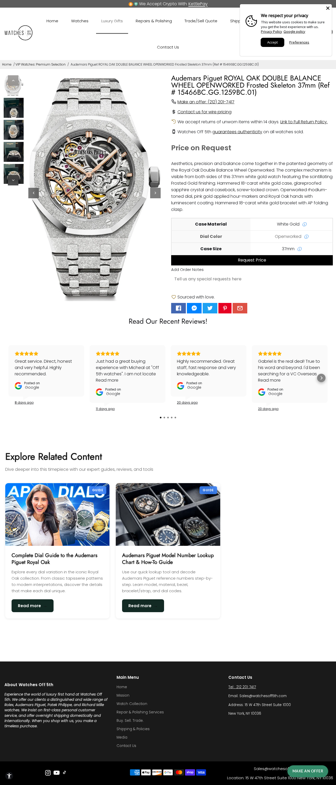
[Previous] (13, 80)
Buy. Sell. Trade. (130, 720)
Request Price (252, 260)
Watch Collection (132, 703)
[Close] (327, 8)
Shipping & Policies (133, 729)
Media (122, 737)
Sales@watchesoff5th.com (280, 768)
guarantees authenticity (237, 132)
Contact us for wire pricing (204, 112)
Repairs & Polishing (154, 21)
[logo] (18, 39)
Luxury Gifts (112, 21)
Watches (79, 21)
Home (52, 21)
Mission (123, 695)
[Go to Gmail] (240, 308)
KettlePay (198, 4)
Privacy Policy (271, 31)
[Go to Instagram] (48, 773)
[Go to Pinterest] (225, 308)
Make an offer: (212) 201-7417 (205, 102)
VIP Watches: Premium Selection (40, 64)
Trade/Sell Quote (201, 21)
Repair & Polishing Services (140, 712)
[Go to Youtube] (56, 773)
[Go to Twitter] (210, 308)
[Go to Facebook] (178, 308)
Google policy (294, 31)
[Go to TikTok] (64, 773)
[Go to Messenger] (194, 308)
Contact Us (168, 47)
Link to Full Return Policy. (304, 122)
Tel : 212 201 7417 (242, 687)
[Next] (13, 180)
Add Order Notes (187, 269)
